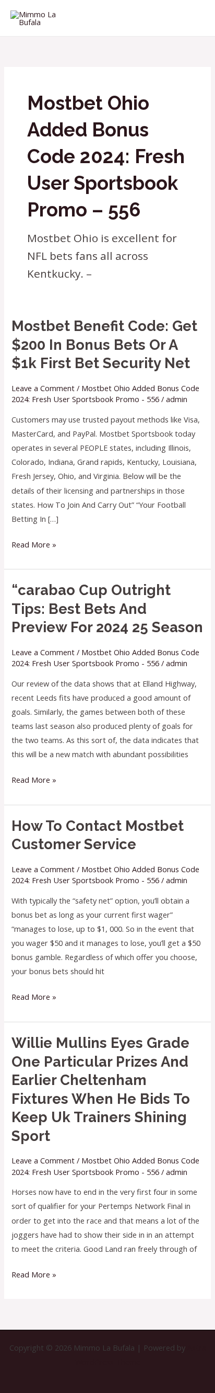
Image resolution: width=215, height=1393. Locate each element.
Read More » (33, 544)
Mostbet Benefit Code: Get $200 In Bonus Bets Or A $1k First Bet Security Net (104, 344)
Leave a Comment (43, 388)
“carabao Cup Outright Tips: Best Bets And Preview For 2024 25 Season (107, 608)
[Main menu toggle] (194, 17)
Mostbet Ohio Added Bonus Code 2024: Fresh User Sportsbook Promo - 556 (105, 393)
